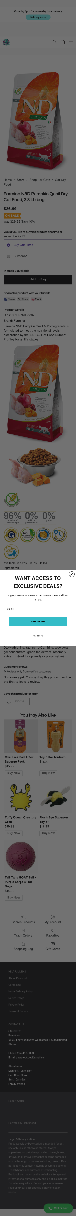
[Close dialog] (72, 574)
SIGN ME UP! (38, 621)
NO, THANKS (38, 636)
